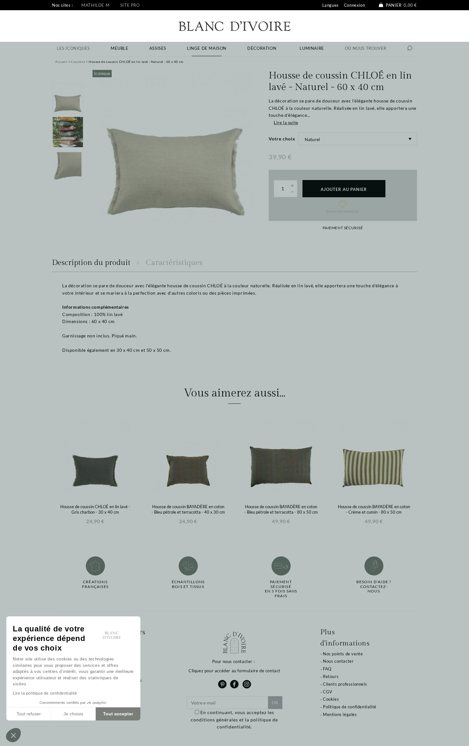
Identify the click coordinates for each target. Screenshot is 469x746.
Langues (330, 5)
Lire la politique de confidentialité (45, 693)
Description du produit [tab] (91, 262)
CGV (327, 691)
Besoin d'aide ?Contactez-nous (373, 586)
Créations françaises (95, 584)
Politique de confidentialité (349, 706)
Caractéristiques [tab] (174, 262)
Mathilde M (95, 5)
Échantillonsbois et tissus (188, 584)
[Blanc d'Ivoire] (235, 25)
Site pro (130, 5)
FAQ (327, 668)
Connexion (354, 5)
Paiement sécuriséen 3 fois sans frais (281, 589)
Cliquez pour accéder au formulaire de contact (234, 670)
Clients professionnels (345, 684)
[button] (13, 735)
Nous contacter (338, 661)
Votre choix (282, 138)
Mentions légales (340, 714)
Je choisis (73, 713)
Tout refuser (29, 713)
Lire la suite (286, 122)
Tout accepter (118, 713)
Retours (331, 676)
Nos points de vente (343, 653)
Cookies (331, 699)
